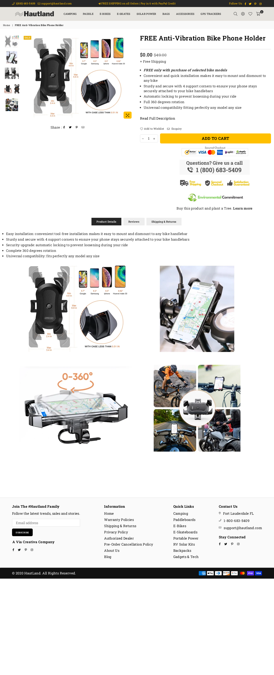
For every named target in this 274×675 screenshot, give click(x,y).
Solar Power (146, 14)
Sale (27, 37)
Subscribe (22, 532)
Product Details (106, 221)
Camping (70, 14)
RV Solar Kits (184, 544)
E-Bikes (105, 14)
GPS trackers (211, 14)
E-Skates (123, 14)
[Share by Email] (83, 127)
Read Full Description (157, 118)
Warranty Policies (119, 519)
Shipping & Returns (164, 221)
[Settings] (243, 14)
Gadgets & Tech (186, 556)
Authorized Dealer (119, 538)
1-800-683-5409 (237, 520)
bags (166, 14)
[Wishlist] (250, 14)
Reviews (134, 221)
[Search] (235, 14)
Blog (107, 556)
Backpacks (182, 550)
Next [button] (130, 77)
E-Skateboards (185, 532)
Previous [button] (26, 77)
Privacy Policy (116, 532)
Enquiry (176, 128)
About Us (111, 550)
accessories (185, 14)
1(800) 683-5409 (25, 3)
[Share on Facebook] (64, 127)
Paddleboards (184, 519)
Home (6, 25)
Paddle (88, 14)
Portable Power (186, 538)
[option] (78, 78)
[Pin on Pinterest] (77, 127)
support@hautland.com (56, 3)
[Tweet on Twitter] (70, 127)
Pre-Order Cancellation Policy (128, 544)
